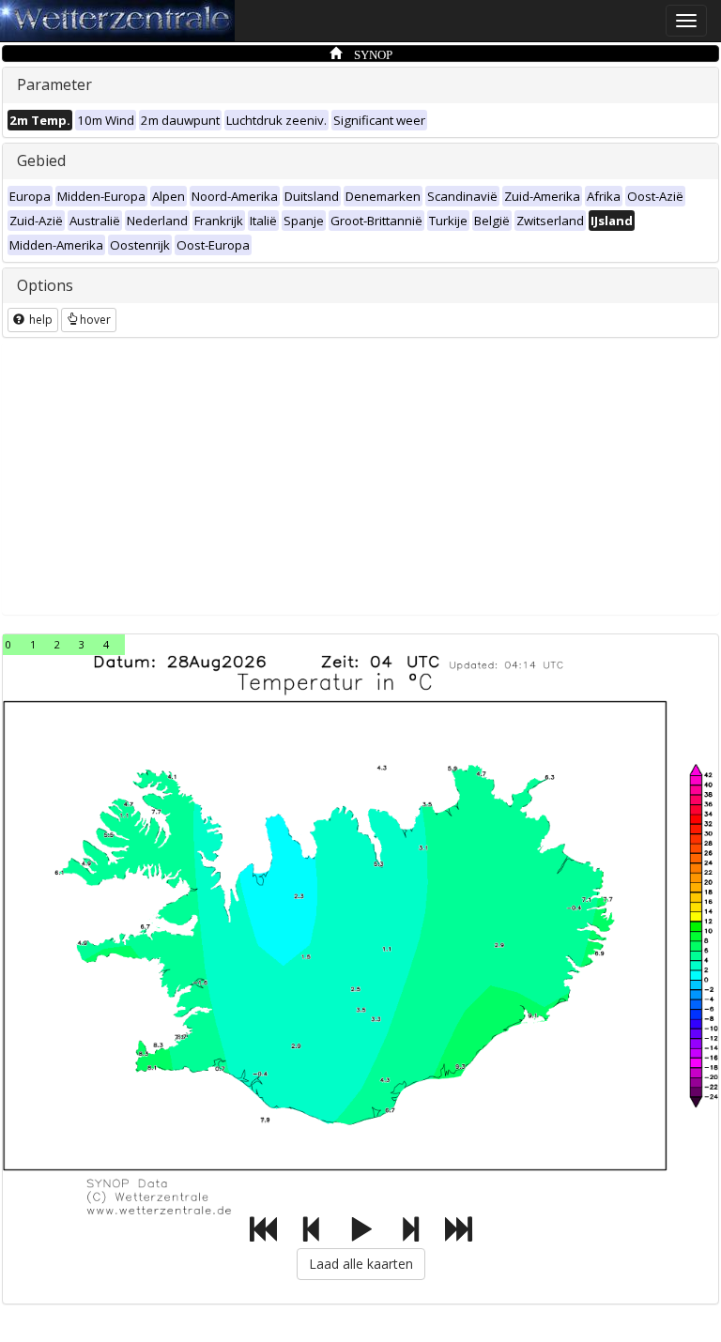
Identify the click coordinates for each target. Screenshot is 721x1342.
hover (95, 320)
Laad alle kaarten (361, 1264)
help (39, 320)
